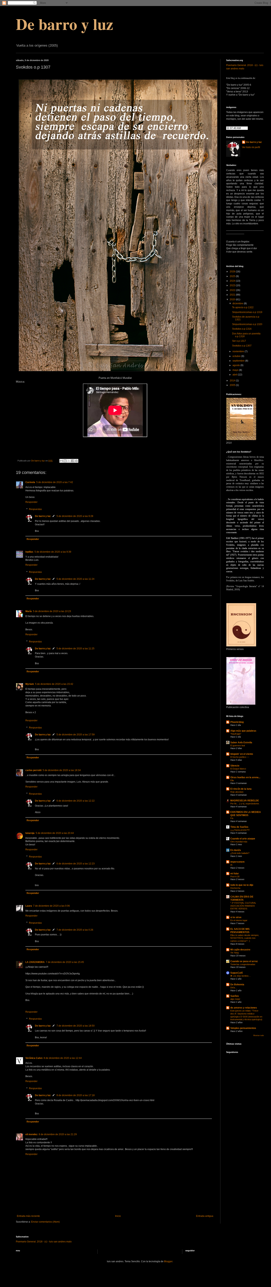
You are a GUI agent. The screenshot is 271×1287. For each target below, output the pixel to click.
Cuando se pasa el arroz (244, 961)
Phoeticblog (237, 722)
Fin (231, 818)
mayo (236, 370)
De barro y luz (64, 23)
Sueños (234, 996)
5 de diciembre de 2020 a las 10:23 (52, 611)
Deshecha (235, 888)
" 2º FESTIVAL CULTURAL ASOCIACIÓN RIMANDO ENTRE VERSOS (243, 906)
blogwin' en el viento (241, 754)
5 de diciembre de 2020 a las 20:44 (55, 833)
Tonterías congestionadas (242, 964)
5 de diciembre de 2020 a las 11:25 (75, 648)
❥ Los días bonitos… (240, 976)
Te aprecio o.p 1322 (243, 307)
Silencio (234, 765)
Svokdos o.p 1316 (242, 328)
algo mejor (235, 999)
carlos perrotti (33, 770)
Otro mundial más (238, 841)
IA (231, 865)
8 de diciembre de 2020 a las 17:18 (76, 1095)
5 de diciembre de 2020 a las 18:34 (62, 770)
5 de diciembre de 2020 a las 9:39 (53, 551)
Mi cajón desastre (240, 949)
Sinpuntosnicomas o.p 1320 (247, 324)
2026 (233, 271)
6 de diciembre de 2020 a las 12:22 (76, 800)
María (28, 611)
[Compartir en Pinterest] (76, 461)
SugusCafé (236, 972)
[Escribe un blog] (65, 461)
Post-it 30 (234, 876)
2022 (233, 290)
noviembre (239, 351)
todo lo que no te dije (241, 885)
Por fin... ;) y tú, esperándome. (244, 803)
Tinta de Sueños (239, 827)
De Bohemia (237, 984)
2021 (233, 294)
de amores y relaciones (243, 1007)
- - (44, 1241)
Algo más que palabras (243, 730)
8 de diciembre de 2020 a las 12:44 (63, 1058)
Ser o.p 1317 (239, 341)
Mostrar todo (258, 1035)
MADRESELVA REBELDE (244, 800)
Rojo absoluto (236, 792)
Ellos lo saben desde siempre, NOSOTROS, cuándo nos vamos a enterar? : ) (244, 938)
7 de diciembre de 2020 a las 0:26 (75, 929)
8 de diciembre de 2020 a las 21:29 (58, 1134)
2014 (233, 380)
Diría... (233, 987)
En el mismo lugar (238, 920)
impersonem (237, 861)
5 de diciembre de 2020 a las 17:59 (76, 734)
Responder (31, 502)
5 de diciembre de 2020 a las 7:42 (54, 482)
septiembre (239, 360)
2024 (233, 280)
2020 (233, 299)
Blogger (168, 1261)
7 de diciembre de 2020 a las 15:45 (65, 962)
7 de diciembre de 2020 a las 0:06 (51, 905)
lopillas (29, 551)
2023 (233, 285)
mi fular (234, 873)
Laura (28, 905)
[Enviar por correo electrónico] (61, 461)
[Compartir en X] (69, 461)
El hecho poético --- (239, 757)
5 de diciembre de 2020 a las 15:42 (54, 684)
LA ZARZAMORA (35, 962)
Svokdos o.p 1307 (242, 345)
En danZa (235, 850)
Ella (232, 780)
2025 (233, 276)
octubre (237, 356)
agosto (236, 365)
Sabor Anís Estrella (241, 742)
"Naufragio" (235, 734)
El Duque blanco (238, 768)
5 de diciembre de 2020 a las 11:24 (75, 579)
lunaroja (30, 833)
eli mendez (31, 1134)
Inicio (118, 1216)
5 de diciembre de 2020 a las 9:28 (75, 516)
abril (235, 374)
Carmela (30, 482)
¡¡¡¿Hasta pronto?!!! (240, 830)
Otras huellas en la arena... (245, 777)
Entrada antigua (204, 1216)
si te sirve (235, 917)
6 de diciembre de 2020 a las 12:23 (76, 863)
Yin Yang (234, 952)
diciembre (238, 303)
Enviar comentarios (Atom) (45, 1221)
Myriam (29, 684)
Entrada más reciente (28, 1216)
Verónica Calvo (33, 1058)
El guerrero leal (237, 745)
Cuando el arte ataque (242, 838)
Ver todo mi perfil (251, 147)
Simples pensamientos (243, 1028)
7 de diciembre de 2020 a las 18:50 (76, 1025)
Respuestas (35, 509)
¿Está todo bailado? (239, 853)
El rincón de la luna (241, 789)
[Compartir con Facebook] (73, 461)
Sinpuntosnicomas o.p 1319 (247, 312)
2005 (233, 385)
